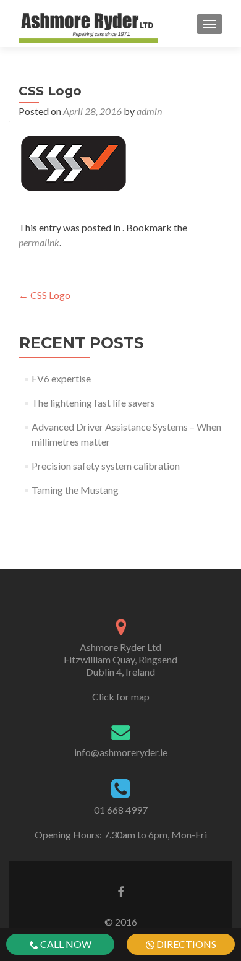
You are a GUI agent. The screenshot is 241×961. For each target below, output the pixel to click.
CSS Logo (44, 295)
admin (149, 111)
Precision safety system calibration (106, 466)
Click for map (121, 696)
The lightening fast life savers (93, 402)
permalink (39, 242)
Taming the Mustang (75, 490)
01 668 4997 (121, 810)
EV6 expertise (61, 378)
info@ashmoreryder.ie (120, 752)
